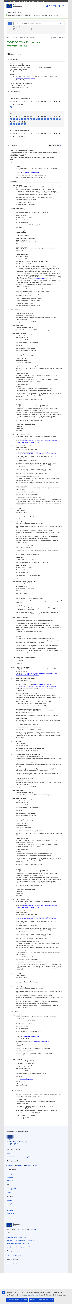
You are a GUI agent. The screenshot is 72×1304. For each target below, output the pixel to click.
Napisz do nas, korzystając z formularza (17, 1243)
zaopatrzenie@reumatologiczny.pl (25, 78)
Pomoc (8, 1153)
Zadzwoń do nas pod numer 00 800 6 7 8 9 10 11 (20, 1237)
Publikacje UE (10, 1213)
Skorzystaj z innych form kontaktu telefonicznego (20, 1240)
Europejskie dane (11, 1203)
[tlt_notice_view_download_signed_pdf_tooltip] (11, 107)
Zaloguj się (52, 6)
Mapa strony (9, 1192)
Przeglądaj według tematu (22, 31)
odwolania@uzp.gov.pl (26, 1079)
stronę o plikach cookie (33, 1295)
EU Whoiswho (10, 1210)
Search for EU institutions (13, 1255)
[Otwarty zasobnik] (9, 53)
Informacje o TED (11, 1189)
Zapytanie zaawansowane (38, 28)
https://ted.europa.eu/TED (41, 278)
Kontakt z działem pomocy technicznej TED (18, 1157)
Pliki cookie (9, 1177)
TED (8, 37)
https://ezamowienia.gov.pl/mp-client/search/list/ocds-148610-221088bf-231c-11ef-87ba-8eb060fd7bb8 (36, 452)
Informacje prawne (11, 1174)
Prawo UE (9, 1200)
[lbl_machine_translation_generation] (31, 131)
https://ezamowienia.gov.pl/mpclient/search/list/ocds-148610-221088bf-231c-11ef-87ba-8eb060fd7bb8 (37, 441)
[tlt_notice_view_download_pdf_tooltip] (11, 119)
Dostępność (9, 1180)
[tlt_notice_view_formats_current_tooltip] (60, 145)
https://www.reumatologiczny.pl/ (40, 1041)
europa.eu (34, 1229)
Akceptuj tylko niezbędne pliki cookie (41, 1300)
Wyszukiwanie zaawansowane (22, 28)
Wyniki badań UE (11, 1207)
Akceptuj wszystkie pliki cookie (17, 1300)
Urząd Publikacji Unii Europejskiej (16, 1141)
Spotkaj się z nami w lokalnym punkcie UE (18, 1247)
